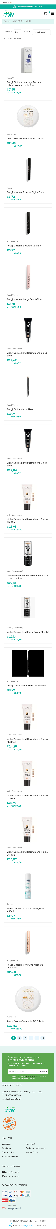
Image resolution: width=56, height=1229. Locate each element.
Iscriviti (43, 1071)
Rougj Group (12, 78)
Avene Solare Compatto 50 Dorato (25, 138)
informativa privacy (32, 1076)
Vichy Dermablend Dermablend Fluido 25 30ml (27, 740)
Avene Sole (11, 134)
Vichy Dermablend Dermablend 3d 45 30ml (27, 464)
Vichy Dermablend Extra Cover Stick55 (28, 632)
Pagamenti (30, 1144)
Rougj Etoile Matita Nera (20, 409)
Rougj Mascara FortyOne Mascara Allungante (25, 966)
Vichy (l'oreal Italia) (15, 571)
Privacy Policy (8, 1152)
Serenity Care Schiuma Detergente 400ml (25, 910)
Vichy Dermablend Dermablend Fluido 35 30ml (27, 853)
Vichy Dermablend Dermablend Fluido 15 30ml (27, 797)
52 (43, 1038)
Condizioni (6, 1148)
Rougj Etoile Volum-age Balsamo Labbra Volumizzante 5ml (24, 84)
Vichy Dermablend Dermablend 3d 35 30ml (27, 354)
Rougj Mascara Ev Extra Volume (24, 245)
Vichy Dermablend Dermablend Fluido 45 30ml (27, 521)
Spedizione (6, 1144)
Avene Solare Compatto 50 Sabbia (25, 1021)
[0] (46, 14)
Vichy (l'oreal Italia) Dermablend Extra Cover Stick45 (27, 577)
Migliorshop (29, 1225)
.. (36, 1038)
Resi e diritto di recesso (36, 1148)
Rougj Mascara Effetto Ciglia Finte (25, 192)
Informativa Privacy (10, 1156)
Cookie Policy (32, 1152)
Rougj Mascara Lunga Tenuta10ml (24, 299)
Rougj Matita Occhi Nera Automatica (26, 685)
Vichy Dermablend (14, 348)
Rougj (9, 188)
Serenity (10, 904)
